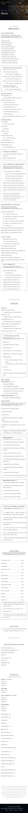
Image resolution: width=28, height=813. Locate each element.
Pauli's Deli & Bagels (5, 3)
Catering (15, 810)
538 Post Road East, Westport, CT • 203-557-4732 (12, 808)
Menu (11, 810)
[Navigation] (20, 3)
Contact (21, 810)
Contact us (21, 630)
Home (6, 810)
